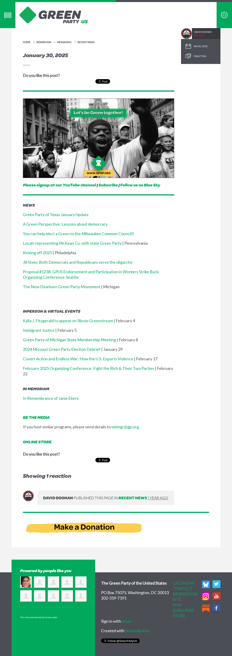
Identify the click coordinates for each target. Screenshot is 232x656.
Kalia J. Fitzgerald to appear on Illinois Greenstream (68, 320)
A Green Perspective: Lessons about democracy (65, 224)
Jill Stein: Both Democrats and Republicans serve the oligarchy (78, 262)
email (126, 621)
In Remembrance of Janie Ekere (51, 398)
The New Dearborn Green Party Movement (61, 286)
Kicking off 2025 (37, 252)
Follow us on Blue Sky (140, 185)
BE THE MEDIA (36, 417)
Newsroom (43, 42)
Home (26, 42)
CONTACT (182, 588)
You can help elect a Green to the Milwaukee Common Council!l (78, 233)
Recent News (85, 42)
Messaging (64, 42)
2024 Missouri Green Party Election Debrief (62, 349)
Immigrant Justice (39, 330)
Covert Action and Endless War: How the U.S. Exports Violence (78, 358)
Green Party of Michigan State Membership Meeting (69, 339)
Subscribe (108, 185)
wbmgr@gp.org (125, 426)
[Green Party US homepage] (53, 14)
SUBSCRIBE (183, 610)
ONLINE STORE (37, 442)
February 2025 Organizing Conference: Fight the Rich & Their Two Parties (88, 368)
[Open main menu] (7, 15)
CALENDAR (184, 582)
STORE (179, 615)
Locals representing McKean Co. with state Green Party (72, 243)
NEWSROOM (185, 593)
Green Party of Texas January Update (56, 214)
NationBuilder (137, 630)
